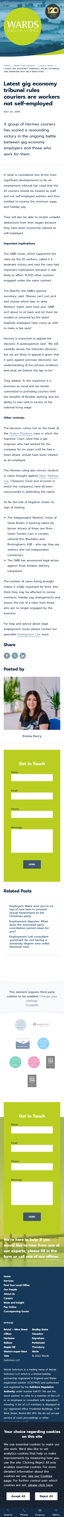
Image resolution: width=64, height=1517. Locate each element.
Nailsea (8, 1343)
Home (7, 65)
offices (52, 1256)
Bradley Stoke (40, 1329)
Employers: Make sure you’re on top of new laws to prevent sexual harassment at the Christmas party (31, 911)
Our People (10, 1289)
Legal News (46, 65)
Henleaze (9, 1338)
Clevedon (37, 1334)
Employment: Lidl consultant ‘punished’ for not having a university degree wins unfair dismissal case (29, 941)
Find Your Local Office (17, 1285)
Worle (35, 1351)
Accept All (18, 1496)
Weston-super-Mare (15, 1351)
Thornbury (38, 1347)
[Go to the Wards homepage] (22, 26)
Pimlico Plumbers (21, 433)
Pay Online (10, 1307)
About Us (9, 1294)
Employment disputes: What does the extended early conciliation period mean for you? (29, 926)
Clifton (7, 1334)
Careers (8, 1298)
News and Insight (24, 65)
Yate (6, 1356)
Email (14, 791)
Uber (42, 476)
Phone (15, 809)
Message (16, 827)
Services (9, 1281)
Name (14, 772)
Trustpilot (32, 1005)
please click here (40, 1485)
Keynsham (38, 1338)
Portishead (38, 1343)
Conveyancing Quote (16, 1311)
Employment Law (29, 634)
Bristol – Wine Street (16, 1329)
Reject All (46, 1496)
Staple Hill (9, 1347)
